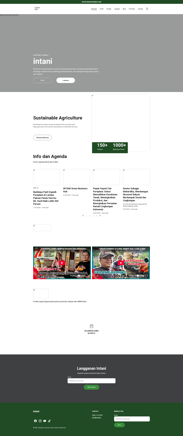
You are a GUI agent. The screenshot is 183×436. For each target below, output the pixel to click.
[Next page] (100, 216)
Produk (108, 9)
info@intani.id (96, 417)
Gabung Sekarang (42, 137)
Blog (124, 9)
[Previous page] (83, 216)
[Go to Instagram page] (40, 421)
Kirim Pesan (91, 387)
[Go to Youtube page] (44, 421)
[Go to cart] (147, 9)
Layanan (117, 9)
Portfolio (132, 9)
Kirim (119, 425)
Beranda (94, 9)
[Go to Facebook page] (35, 421)
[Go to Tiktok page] (49, 421)
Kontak (140, 9)
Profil (101, 9)
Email (69, 377)
